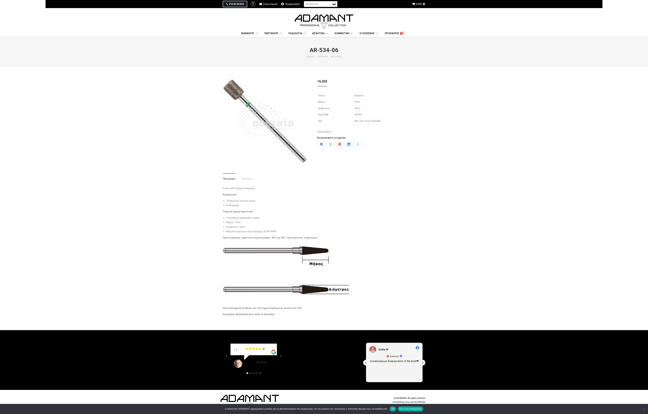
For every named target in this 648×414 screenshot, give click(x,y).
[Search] (334, 4)
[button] (422, 362)
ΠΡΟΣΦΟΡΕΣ (392, 33)
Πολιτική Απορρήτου (410, 408)
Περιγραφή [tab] (229, 178)
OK (393, 408)
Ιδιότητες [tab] (247, 178)
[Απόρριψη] (643, 409)
